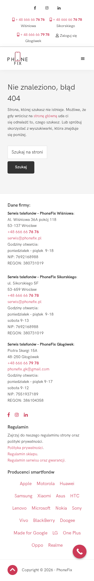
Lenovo (19, 508)
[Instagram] (47, 8)
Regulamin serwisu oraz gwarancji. (37, 460)
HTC (74, 496)
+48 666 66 (23, 232)
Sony (77, 508)
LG (55, 533)
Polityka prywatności (25, 448)
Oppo (37, 545)
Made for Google (30, 533)
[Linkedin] (59, 8)
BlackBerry (44, 520)
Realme (55, 545)
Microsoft (41, 508)
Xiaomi (44, 496)
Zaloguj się (68, 36)
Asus (60, 496)
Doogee (67, 520)
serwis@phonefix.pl (24, 238)
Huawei (67, 483)
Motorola (46, 483)
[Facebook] (35, 8)
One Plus (72, 533)
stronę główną (45, 116)
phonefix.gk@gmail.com (28, 369)
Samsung (23, 496)
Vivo (23, 520)
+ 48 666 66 (30, 20)
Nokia (61, 508)
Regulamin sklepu (22, 454)
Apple (26, 483)
